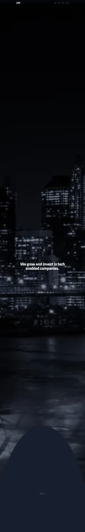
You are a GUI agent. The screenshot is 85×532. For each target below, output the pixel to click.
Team (59, 2)
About (55, 2)
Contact (67, 2)
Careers (63, 2)
